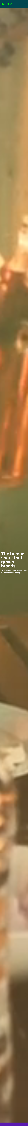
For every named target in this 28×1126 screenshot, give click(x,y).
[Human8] (6, 4)
